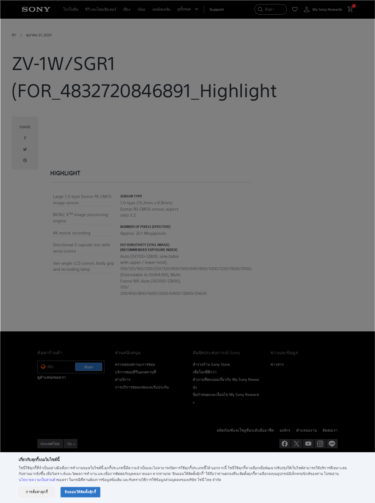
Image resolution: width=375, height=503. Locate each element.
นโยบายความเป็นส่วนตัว (38, 479)
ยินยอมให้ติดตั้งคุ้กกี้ (80, 492)
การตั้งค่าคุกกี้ (37, 492)
